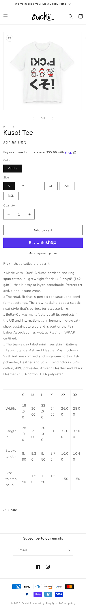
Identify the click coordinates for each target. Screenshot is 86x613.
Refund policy (67, 603)
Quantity (9, 206)
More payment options (43, 253)
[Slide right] (53, 118)
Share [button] (12, 510)
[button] (5, 16)
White (12, 168)
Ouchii (25, 603)
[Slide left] (33, 118)
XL (51, 186)
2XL (67, 186)
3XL (11, 196)
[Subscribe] (68, 550)
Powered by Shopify (42, 603)
